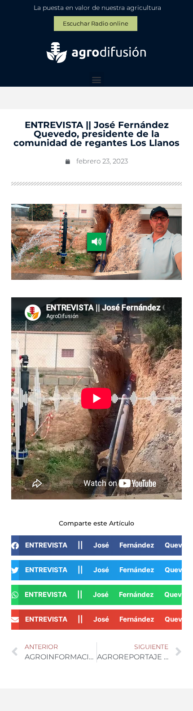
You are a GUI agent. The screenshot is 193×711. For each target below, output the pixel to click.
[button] (96, 79)
